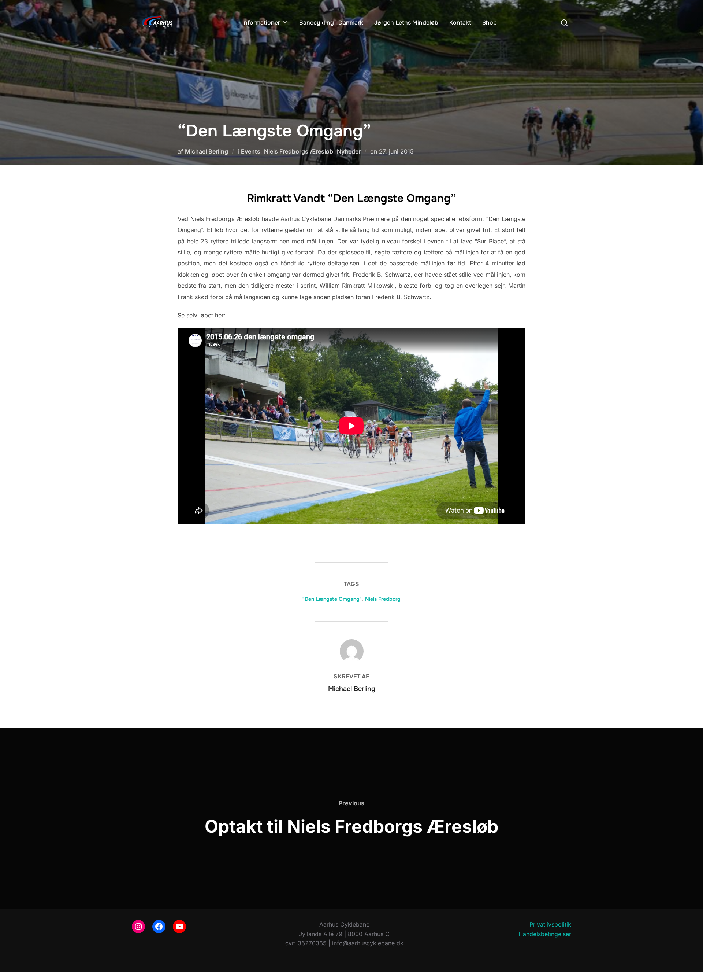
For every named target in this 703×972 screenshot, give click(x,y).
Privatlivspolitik (550, 924)
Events (250, 151)
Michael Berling (206, 151)
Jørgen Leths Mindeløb (406, 22)
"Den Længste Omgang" (332, 599)
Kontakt (460, 22)
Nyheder (349, 151)
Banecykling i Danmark (331, 22)
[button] (687, 10)
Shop (489, 22)
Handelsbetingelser (544, 934)
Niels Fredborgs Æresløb (298, 151)
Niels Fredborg (383, 599)
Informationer (261, 22)
